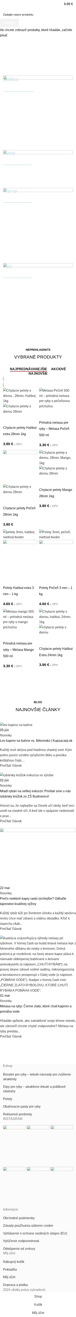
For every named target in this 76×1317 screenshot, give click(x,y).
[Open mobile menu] (4, 4)
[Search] (10, 4)
